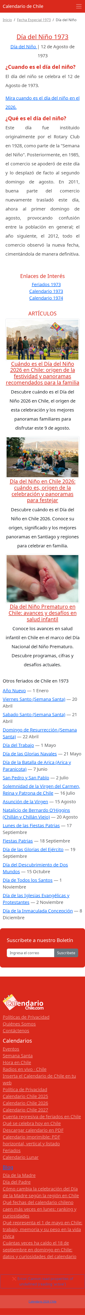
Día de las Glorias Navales (30, 754)
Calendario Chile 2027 (25, 1110)
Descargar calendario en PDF (33, 1130)
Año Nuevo (14, 691)
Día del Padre (17, 1182)
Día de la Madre (19, 1175)
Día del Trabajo (18, 745)
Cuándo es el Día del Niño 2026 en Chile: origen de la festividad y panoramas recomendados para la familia (42, 373)
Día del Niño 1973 (42, 36)
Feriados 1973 (46, 284)
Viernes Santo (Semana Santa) (34, 699)
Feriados (12, 1150)
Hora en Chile (17, 1062)
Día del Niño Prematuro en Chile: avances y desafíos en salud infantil (43, 613)
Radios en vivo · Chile (24, 1069)
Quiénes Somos (19, 1024)
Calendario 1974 (46, 298)
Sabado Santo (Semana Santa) (34, 714)
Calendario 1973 (46, 291)
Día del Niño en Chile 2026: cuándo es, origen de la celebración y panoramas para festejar (42, 491)
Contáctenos (16, 1031)
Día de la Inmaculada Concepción (38, 911)
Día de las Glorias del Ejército (33, 849)
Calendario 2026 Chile (42, 1301)
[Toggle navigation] (78, 6)
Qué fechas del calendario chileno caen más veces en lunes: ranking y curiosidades (39, 1209)
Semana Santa (18, 1056)
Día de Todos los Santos (28, 880)
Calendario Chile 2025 (25, 1096)
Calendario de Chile (23, 6)
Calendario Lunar (21, 1157)
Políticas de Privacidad (26, 1017)
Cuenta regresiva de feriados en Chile (42, 1117)
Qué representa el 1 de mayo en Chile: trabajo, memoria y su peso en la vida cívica (42, 1229)
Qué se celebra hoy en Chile (32, 1123)
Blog (8, 1167)
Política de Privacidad (25, 1089)
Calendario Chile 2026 (25, 1103)
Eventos (11, 1049)
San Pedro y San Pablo (26, 778)
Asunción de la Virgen (25, 802)
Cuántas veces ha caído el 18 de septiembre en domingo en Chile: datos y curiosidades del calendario (39, 1249)
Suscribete (66, 952)
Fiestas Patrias (18, 841)
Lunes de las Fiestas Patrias (31, 825)
